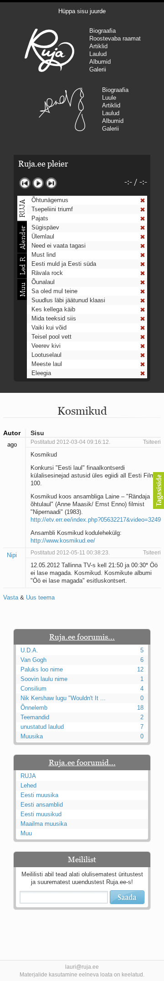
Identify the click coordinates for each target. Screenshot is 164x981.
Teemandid (34, 717)
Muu (26, 833)
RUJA (49, 50)
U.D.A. (29, 650)
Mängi (38, 183)
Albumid (100, 61)
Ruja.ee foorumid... (82, 762)
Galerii (97, 69)
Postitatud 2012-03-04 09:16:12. (70, 442)
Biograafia (102, 30)
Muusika (31, 736)
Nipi (12, 555)
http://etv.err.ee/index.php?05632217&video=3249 (96, 519)
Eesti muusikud (41, 814)
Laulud (98, 54)
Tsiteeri (152, 442)
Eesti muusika (39, 795)
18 (140, 707)
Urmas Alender (62, 109)
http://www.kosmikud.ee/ (63, 540)
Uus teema (40, 597)
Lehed (28, 785)
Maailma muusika (43, 823)
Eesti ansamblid (41, 804)
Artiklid (98, 46)
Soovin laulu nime (43, 679)
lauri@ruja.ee (82, 967)
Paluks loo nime (41, 669)
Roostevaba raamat (115, 38)
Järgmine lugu (51, 183)
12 (140, 669)
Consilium (33, 688)
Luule (109, 97)
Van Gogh (33, 659)
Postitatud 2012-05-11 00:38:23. (70, 552)
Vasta (10, 597)
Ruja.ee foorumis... (82, 636)
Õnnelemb (33, 707)
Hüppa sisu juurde (82, 11)
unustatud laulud (42, 726)
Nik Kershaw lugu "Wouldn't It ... (63, 698)
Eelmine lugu (25, 183)
